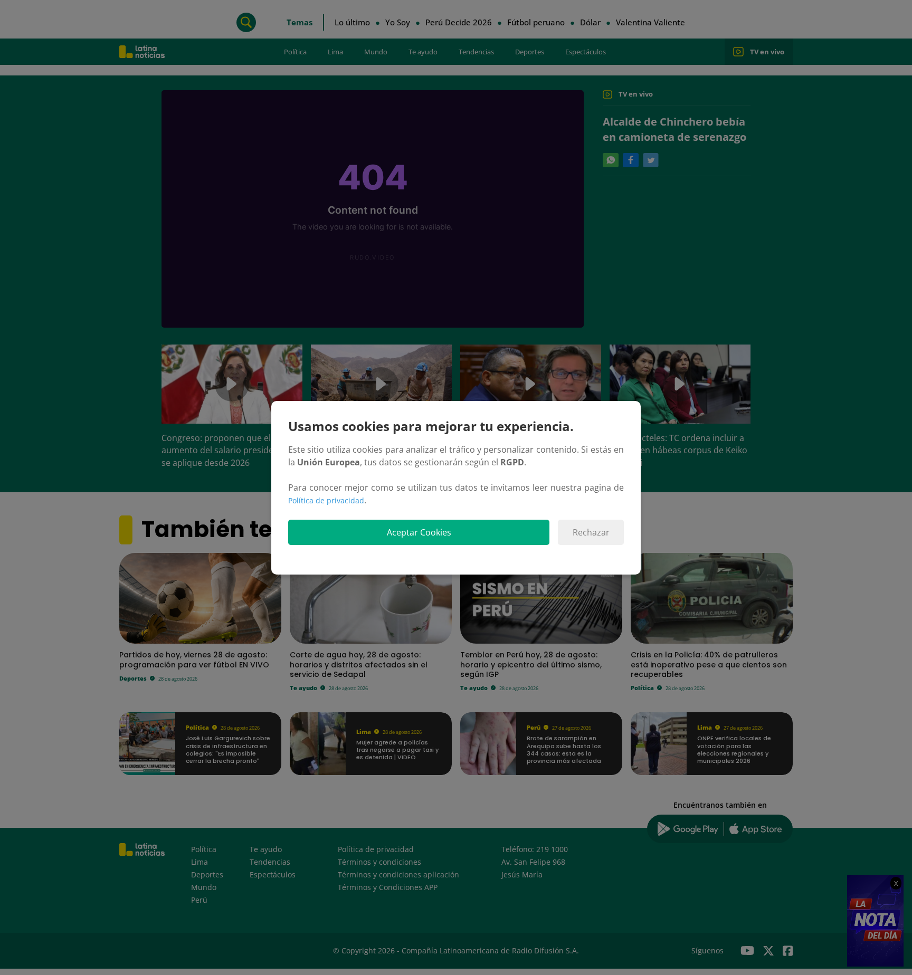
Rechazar (591, 532)
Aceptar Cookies (419, 532)
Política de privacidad (326, 500)
